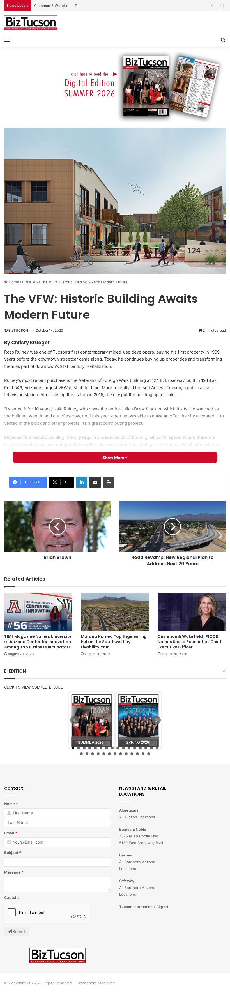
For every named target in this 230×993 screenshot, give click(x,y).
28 (143, 753)
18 (87, 753)
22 (109, 753)
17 (81, 753)
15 (151, 748)
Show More (113, 457)
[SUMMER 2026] (91, 720)
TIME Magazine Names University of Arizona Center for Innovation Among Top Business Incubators (37, 642)
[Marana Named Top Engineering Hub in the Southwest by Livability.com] (115, 612)
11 (129, 748)
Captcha (12, 897)
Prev (74, 720)
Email (9, 833)
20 (98, 753)
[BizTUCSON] (31, 22)
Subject (11, 852)
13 (140, 748)
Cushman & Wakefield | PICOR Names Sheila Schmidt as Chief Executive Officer (103, 5)
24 (120, 753)
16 (157, 748)
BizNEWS (30, 282)
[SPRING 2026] (138, 720)
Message (12, 872)
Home (13, 282)
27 (137, 753)
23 (115, 753)
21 (103, 753)
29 (148, 753)
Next (156, 720)
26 (131, 753)
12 (134, 748)
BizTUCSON (18, 330)
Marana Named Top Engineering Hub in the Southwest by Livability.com (114, 642)
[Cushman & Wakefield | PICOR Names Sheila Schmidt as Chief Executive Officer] (192, 612)
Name (9, 804)
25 (126, 753)
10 (123, 748)
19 (92, 753)
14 (145, 748)
